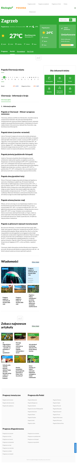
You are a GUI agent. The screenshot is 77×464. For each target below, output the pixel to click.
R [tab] (2, 79)
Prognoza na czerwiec (8, 448)
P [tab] (35, 77)
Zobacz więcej (35, 262)
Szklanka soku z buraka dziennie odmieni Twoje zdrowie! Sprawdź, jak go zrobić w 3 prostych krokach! (7, 371)
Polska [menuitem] (65, 4)
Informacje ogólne (6, 99)
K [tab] (23, 77)
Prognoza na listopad (33, 439)
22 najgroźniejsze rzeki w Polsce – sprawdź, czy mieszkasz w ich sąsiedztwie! (7, 347)
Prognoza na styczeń (8, 433)
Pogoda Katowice (32, 411)
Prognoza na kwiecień (8, 442)
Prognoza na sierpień (8, 454)
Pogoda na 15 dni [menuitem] (56, 4)
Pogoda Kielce (31, 414)
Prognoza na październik (34, 436)
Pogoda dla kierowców (8, 403)
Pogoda (21, 8)
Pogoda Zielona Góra (58, 423)
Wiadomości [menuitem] (32, 12)
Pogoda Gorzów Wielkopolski (35, 408)
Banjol (2, 86)
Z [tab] (31, 79)
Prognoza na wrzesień (33, 433)
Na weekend (21, 51)
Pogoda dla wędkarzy (8, 405)
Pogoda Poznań (57, 405)
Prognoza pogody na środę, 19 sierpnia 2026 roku (19, 301)
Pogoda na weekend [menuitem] (43, 4)
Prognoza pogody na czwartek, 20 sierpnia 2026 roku (6, 301)
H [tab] (16, 77)
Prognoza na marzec (8, 439)
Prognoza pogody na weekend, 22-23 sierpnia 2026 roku (32, 272)
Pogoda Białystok (32, 400)
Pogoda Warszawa (57, 417)
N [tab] (31, 77)
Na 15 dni (30, 51)
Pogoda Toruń (56, 414)
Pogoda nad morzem (8, 400)
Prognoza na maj (7, 445)
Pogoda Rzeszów (57, 408)
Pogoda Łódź (31, 420)
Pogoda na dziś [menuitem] (31, 4)
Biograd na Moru (26, 86)
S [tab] (5, 79)
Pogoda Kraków (32, 417)
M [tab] (29, 77)
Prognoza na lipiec (7, 451)
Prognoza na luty (7, 436)
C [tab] (6, 77)
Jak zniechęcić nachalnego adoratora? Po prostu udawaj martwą (33, 348)
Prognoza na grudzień (33, 442)
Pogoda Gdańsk (32, 405)
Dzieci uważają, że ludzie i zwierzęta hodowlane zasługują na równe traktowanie (32, 371)
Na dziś (12, 51)
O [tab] (33, 77)
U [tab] (15, 79)
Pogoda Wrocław (57, 420)
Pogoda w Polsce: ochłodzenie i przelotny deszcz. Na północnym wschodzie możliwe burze (33, 300)
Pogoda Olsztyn (57, 400)
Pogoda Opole (56, 403)
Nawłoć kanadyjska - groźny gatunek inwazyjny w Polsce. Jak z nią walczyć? (20, 372)
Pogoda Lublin (31, 423)
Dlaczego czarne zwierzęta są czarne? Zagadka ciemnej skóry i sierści (20, 347)
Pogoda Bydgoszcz (32, 403)
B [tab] (4, 77)
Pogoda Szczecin (57, 411)
